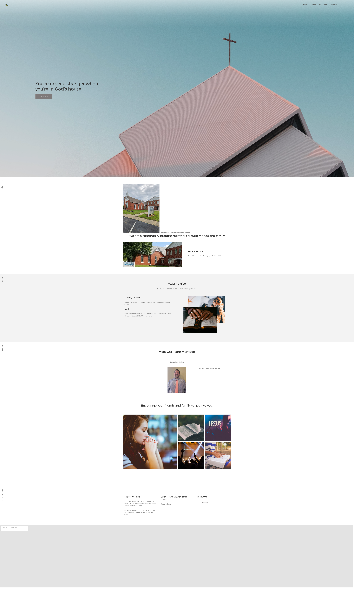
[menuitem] (304, 4)
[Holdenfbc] (8, 4)
